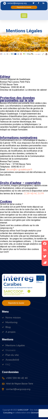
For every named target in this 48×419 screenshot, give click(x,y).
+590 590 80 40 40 (16, 378)
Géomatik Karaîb (38, 412)
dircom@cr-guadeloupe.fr (19, 169)
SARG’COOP (23, 410)
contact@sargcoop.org (17, 3)
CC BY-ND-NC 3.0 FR (34, 193)
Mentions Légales (15, 345)
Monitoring (11, 322)
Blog (8, 327)
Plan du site (12, 355)
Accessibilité (12, 359)
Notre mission (13, 317)
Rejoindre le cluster (24, 7)
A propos (10, 331)
